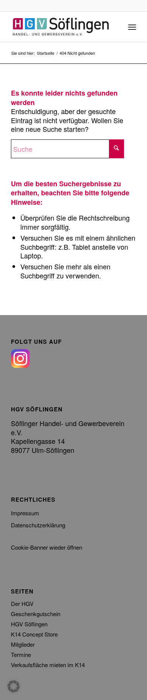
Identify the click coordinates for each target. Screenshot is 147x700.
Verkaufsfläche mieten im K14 (48, 665)
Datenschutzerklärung (38, 525)
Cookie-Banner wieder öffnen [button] (46, 547)
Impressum (25, 513)
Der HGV (22, 603)
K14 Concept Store (34, 634)
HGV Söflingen (29, 624)
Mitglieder (23, 644)
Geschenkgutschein (35, 614)
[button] (13, 686)
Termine (21, 654)
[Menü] (132, 27)
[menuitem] (132, 27)
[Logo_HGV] (61, 27)
